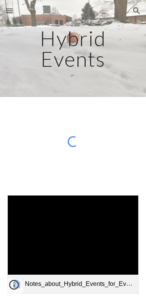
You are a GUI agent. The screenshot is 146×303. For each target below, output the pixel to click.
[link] (73, 244)
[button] (9, 10)
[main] (73, 49)
